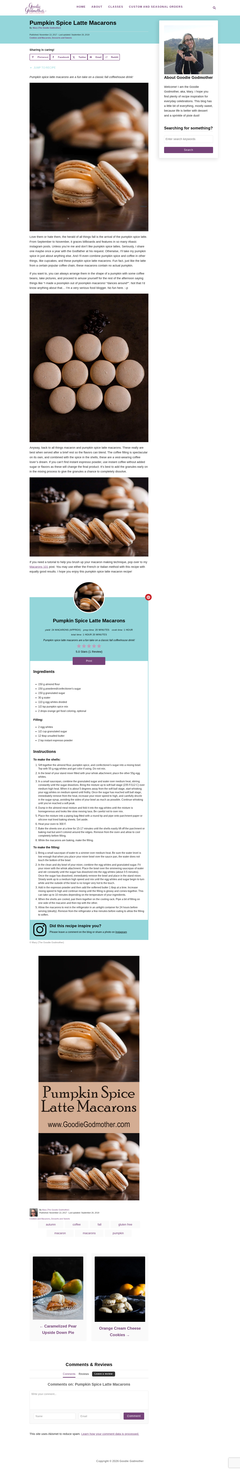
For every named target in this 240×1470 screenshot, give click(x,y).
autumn (51, 1224)
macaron (60, 1233)
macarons (89, 1233)
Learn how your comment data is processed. (110, 1434)
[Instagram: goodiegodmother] (41, 929)
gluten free (125, 1224)
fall (99, 1224)
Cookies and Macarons (40, 38)
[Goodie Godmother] (36, 8)
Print (89, 661)
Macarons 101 (39, 566)
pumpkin (118, 1233)
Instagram (121, 932)
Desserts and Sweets (62, 38)
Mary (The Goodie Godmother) (47, 28)
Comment (134, 1416)
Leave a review (104, 1374)
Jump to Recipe (44, 67)
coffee (77, 1224)
